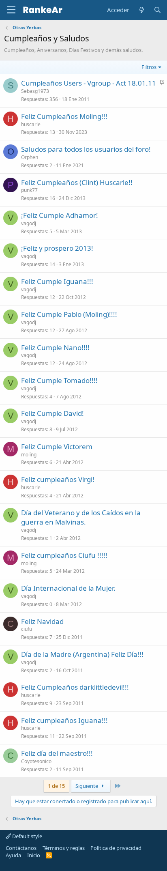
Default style (26, 836)
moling (28, 454)
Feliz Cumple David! (52, 413)
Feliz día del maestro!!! (57, 753)
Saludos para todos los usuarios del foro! (86, 149)
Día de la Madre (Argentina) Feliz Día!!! (82, 654)
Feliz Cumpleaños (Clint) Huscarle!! (77, 182)
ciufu (26, 629)
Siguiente (87, 785)
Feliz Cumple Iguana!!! (57, 281)
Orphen (29, 157)
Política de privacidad (115, 848)
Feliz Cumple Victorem (56, 446)
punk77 (29, 190)
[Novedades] (141, 9)
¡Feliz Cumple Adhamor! (59, 215)
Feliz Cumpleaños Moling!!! (64, 116)
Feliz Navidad (42, 621)
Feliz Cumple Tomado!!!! (59, 380)
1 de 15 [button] (56, 785)
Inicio (33, 855)
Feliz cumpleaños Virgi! (57, 479)
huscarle (31, 124)
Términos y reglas (64, 848)
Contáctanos (21, 848)
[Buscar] (157, 9)
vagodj (28, 223)
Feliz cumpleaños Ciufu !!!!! (64, 555)
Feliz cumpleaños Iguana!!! (64, 720)
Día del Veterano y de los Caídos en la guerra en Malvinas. (81, 517)
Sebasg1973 (35, 91)
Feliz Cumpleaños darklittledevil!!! (75, 687)
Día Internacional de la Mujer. (68, 588)
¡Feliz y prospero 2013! (57, 248)
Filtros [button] (148, 67)
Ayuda (13, 855)
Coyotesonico (36, 761)
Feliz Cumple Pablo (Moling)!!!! (69, 314)
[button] (11, 10)
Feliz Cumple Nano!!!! (55, 347)
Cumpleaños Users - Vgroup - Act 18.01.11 (88, 83)
